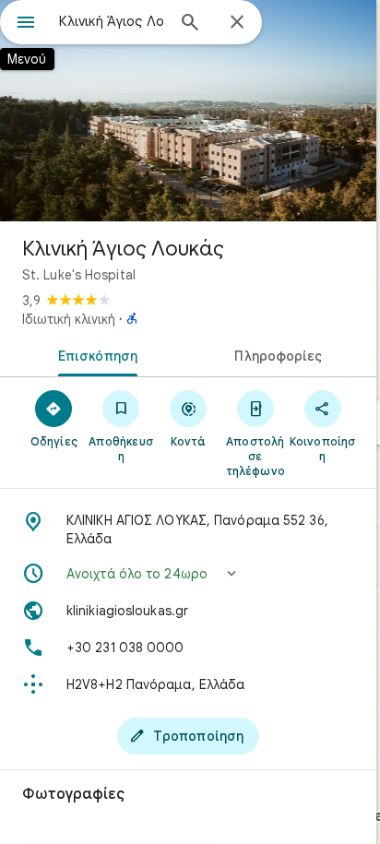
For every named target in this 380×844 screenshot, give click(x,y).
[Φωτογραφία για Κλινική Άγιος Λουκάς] (188, 110)
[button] (188, 573)
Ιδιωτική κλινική (68, 319)
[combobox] (111, 21)
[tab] (94, 354)
